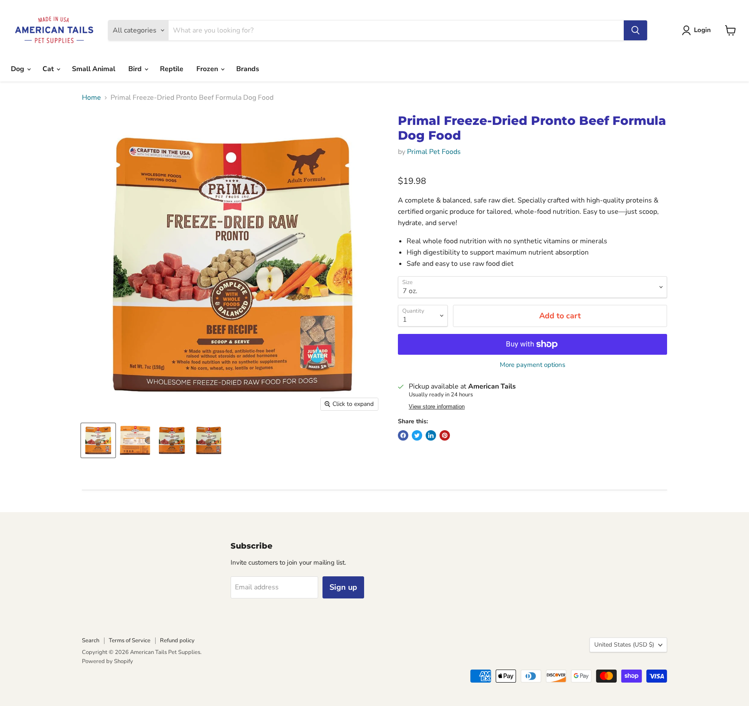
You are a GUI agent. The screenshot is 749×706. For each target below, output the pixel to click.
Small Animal (93, 69)
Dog (18, 69)
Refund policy (177, 640)
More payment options (532, 365)
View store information (437, 407)
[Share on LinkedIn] (431, 435)
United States (624, 645)
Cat (48, 69)
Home (91, 97)
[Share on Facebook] (403, 435)
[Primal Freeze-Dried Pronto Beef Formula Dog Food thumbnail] (98, 440)
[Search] (635, 30)
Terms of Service (129, 640)
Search (90, 640)
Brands (247, 69)
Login (702, 30)
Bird (135, 69)
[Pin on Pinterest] (445, 435)
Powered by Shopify (107, 661)
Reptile (171, 69)
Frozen (208, 69)
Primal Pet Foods (434, 152)
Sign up (343, 587)
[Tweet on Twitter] (417, 435)
